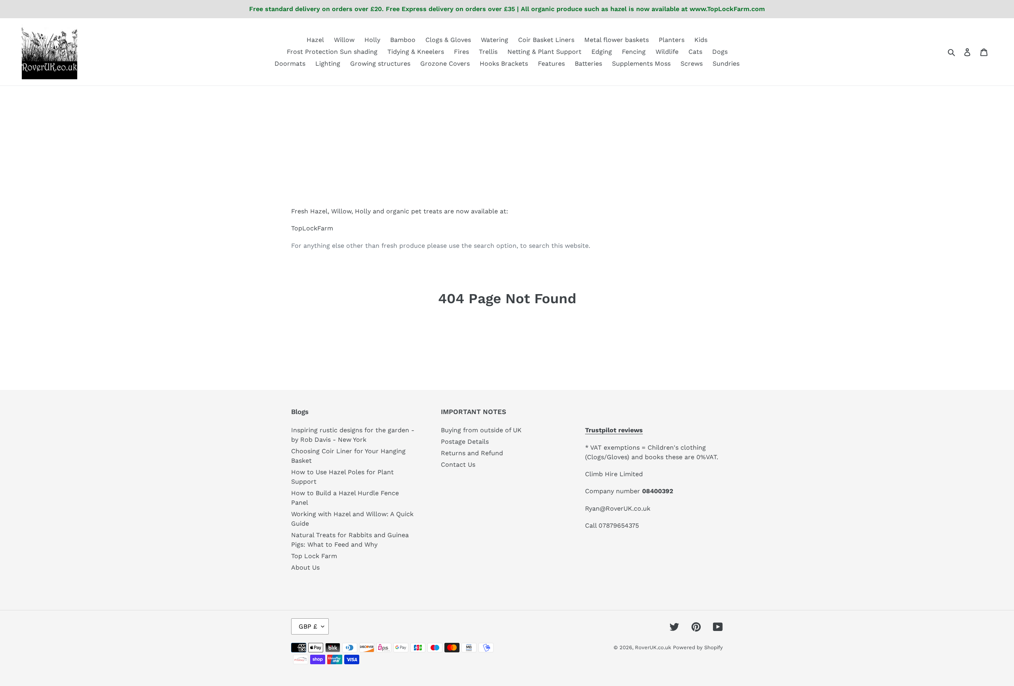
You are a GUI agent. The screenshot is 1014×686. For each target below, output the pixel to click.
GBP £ (308, 626)
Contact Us (458, 464)
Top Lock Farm (314, 556)
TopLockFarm (312, 228)
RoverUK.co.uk (653, 647)
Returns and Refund (472, 453)
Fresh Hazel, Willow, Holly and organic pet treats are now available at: (399, 211)
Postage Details (465, 441)
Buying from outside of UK (481, 430)
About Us (305, 567)
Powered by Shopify (698, 647)
